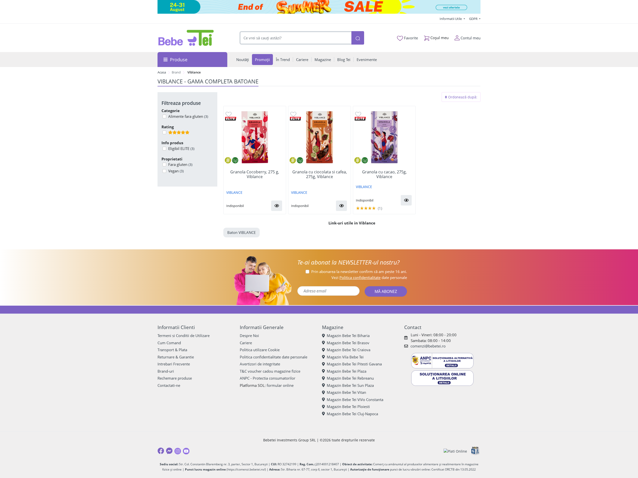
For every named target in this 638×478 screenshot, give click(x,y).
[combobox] (295, 38)
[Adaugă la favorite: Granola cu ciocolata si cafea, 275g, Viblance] (293, 114)
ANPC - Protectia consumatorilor (267, 378)
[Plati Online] (455, 451)
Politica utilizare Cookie (260, 349)
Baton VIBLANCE (241, 232)
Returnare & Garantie (176, 356)
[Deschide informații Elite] (231, 118)
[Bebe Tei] (186, 38)
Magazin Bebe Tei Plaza (346, 371)
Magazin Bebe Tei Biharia (348, 335)
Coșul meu (439, 37)
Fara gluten (180, 164)
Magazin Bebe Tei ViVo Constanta (355, 399)
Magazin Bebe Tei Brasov (348, 342)
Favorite (410, 37)
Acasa (162, 72)
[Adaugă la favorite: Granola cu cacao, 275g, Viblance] (358, 114)
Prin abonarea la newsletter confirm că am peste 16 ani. (359, 271)
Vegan (176, 170)
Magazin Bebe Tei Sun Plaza (350, 385)
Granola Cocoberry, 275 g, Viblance (254, 174)
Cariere (246, 342)
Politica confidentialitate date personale (273, 356)
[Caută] (357, 38)
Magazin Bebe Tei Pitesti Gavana (354, 363)
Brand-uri (166, 371)
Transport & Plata (172, 349)
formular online (280, 385)
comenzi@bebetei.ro (428, 345)
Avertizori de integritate (260, 363)
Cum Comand (169, 342)
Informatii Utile (451, 18)
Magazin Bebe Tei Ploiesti (348, 406)
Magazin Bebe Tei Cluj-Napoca (352, 413)
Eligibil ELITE (181, 148)
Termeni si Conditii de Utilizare (184, 335)
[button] (276, 206)
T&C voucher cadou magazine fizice (270, 371)
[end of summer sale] (319, 7)
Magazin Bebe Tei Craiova (348, 349)
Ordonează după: (462, 97)
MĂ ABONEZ (386, 291)
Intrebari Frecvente (174, 363)
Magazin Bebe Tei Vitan (346, 392)
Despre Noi (249, 335)
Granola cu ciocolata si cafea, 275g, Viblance (319, 174)
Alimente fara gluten (188, 116)
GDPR (473, 18)
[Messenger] (169, 451)
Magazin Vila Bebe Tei (345, 356)
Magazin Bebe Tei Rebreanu (350, 378)
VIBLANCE (234, 192)
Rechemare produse (175, 378)
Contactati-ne (169, 385)
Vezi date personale (369, 277)
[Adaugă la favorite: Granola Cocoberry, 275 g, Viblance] (229, 114)
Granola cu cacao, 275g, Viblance (384, 174)
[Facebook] (161, 451)
